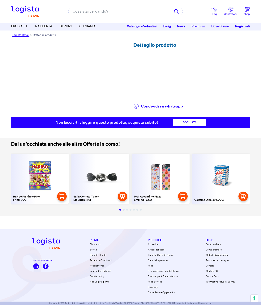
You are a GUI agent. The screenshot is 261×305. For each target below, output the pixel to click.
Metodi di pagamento (217, 255)
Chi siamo (95, 244)
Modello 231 (212, 271)
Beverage (153, 287)
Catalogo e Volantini (142, 26)
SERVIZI (66, 26)
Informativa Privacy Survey (220, 282)
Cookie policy (97, 276)
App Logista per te (99, 282)
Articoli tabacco (156, 250)
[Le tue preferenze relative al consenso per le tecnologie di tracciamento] (254, 298)
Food (150, 266)
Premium (198, 26)
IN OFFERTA (43, 26)
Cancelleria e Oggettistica (161, 292)
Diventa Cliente (98, 255)
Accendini (153, 244)
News (181, 26)
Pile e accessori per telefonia (163, 271)
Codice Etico (212, 276)
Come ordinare (214, 250)
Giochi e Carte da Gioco (160, 255)
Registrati (242, 26)
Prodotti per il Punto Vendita (163, 276)
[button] (120, 210)
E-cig (167, 26)
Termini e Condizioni (101, 260)
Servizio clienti (213, 244)
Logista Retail (20, 35)
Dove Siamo (220, 26)
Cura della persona (158, 260)
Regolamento (97, 266)
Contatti (210, 266)
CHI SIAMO (87, 26)
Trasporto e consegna (217, 260)
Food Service (155, 282)
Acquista (189, 122)
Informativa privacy (100, 271)
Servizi (93, 250)
